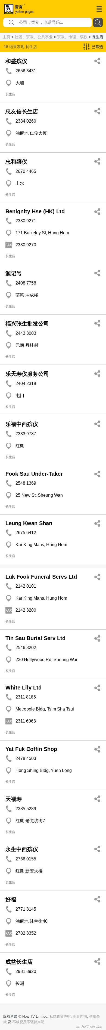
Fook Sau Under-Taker (34, 474)
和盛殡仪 (16, 61)
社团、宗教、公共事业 (34, 37)
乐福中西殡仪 (21, 424)
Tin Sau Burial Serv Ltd (35, 638)
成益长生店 (19, 962)
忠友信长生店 (21, 111)
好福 (10, 899)
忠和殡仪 (16, 162)
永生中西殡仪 (21, 849)
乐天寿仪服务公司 (27, 374)
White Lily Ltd (23, 688)
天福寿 (13, 799)
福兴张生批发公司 (27, 324)
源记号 (13, 273)
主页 (6, 37)
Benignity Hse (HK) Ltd (35, 211)
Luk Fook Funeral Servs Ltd (41, 577)
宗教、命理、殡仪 (72, 37)
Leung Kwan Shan (28, 523)
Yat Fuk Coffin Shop (31, 749)
